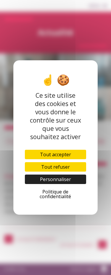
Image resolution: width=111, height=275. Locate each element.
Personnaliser (55, 179)
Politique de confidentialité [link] (55, 194)
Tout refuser (55, 167)
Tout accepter (55, 154)
